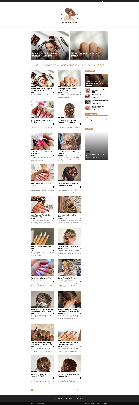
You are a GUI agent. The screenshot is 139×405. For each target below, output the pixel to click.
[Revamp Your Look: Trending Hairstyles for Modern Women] (69, 299)
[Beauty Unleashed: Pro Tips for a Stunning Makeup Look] (50, 47)
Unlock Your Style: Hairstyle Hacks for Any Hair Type (67, 279)
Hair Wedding (47, 4)
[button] (106, 4)
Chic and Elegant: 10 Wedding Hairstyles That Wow (68, 184)
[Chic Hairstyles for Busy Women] (69, 236)
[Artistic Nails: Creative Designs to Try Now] (42, 109)
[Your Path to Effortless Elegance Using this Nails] (87, 90)
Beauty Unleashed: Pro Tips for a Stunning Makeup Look (42, 89)
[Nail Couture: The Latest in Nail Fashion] (42, 172)
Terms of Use (92, 403)
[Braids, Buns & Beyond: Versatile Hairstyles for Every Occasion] (42, 299)
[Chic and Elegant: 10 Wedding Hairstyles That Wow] (69, 172)
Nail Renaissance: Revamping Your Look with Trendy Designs (41, 343)
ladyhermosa (35, 58)
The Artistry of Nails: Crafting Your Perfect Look (41, 279)
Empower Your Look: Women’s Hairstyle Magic (68, 375)
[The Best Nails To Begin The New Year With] (96, 146)
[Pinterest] (105, 1)
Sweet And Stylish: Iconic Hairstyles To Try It (39, 375)
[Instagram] (102, 1)
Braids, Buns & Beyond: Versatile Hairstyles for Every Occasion (42, 310)
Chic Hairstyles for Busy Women (69, 246)
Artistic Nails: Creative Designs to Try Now (42, 121)
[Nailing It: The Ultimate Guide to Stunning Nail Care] (87, 108)
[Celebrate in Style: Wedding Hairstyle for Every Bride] (69, 109)
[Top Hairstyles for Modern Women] (69, 204)
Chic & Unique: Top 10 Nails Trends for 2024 (40, 216)
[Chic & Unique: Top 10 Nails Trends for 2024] (42, 204)
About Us (87, 403)
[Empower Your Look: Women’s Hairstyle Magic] (69, 363)
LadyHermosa (39, 403)
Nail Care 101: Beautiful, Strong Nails (41, 247)
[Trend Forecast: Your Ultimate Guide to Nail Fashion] (69, 332)
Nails (38, 4)
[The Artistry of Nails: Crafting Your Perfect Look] (42, 267)
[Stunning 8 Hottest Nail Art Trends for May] (89, 47)
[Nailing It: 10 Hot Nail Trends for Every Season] (42, 141)
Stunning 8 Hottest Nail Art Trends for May (67, 89)
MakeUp (56, 4)
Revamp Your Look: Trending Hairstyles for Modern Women (68, 310)
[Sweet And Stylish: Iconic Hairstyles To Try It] (42, 363)
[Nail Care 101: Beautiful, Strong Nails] (42, 236)
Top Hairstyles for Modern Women (67, 216)
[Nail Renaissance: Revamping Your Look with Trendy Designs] (42, 332)
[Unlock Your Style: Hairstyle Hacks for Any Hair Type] (69, 267)
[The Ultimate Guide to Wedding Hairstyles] (69, 141)
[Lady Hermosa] (69, 17)
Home (33, 4)
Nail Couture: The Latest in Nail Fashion (41, 184)
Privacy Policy (99, 403)
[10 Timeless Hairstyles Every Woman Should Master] (87, 102)
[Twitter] (107, 1)
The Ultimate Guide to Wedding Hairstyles (68, 153)
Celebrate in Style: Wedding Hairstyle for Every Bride (67, 121)
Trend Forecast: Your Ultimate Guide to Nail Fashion (68, 343)
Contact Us (106, 403)
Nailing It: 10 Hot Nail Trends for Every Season (42, 153)
